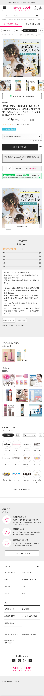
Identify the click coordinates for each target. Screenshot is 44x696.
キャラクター (7, 30)
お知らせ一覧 (9, 609)
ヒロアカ (25, 19)
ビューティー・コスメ (17, 35)
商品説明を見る (22, 226)
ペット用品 (8, 593)
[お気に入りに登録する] (40, 147)
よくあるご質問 (10, 616)
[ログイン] (40, 8)
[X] (13, 660)
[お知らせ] (35, 8)
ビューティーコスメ (29, 579)
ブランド (7, 586)
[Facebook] (30, 660)
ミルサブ (32, 19)
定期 (23, 593)
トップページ (6, 35)
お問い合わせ (9, 623)
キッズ (24, 586)
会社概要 (25, 609)
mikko (17, 19)
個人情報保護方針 (29, 634)
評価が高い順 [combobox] (7, 320)
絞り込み (22, 320)
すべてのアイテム (11, 24)
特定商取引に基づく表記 (9, 641)
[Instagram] (24, 660)
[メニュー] (4, 8)
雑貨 (17, 30)
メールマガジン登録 (29, 616)
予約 (4, 19)
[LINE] (19, 660)
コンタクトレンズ (33, 24)
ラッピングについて (35, 141)
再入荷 (11, 19)
